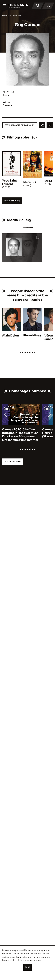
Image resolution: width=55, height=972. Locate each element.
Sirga (48, 181)
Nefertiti (29, 182)
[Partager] (42, 125)
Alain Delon (10, 335)
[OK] (27, 967)
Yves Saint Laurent (9, 182)
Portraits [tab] (27, 227)
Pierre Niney (32, 335)
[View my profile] (48, 6)
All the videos (12, 461)
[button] (38, 238)
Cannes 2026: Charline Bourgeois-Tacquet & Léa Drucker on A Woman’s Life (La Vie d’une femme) (20, 435)
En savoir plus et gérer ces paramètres (21, 960)
